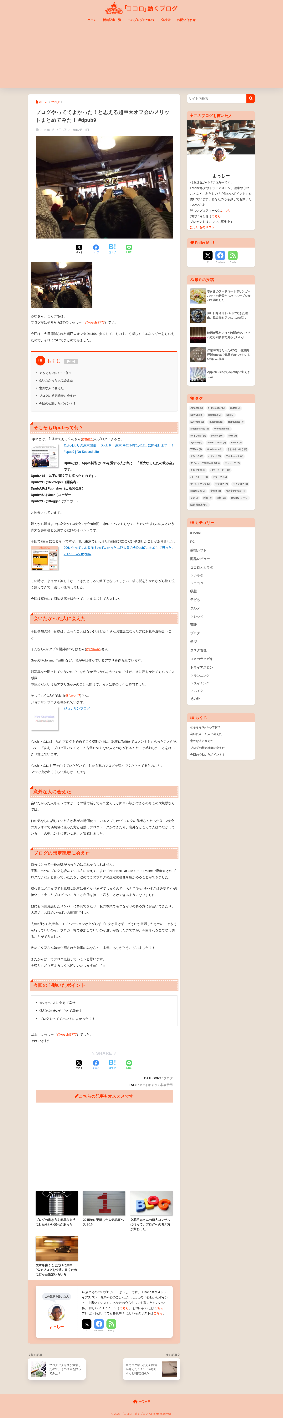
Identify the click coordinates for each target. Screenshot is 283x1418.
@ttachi (87, 439)
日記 (194, 497)
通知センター (239, 497)
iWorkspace (222, 428)
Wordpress (214, 449)
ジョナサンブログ (77, 708)
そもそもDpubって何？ (55, 373)
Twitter (236, 442)
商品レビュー (200, 559)
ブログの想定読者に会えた (57, 395)
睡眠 (207, 497)
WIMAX (196, 449)
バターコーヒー (220, 470)
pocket (217, 435)
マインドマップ (200, 484)
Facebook (99, 1330)
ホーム (92, 20)
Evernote (197, 421)
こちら (124, 1308)
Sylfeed (196, 442)
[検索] (250, 98)
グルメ (195, 608)
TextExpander (216, 442)
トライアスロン (201, 667)
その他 (195, 699)
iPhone (195, 533)
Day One (196, 415)
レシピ (198, 616)
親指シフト (198, 550)
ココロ (198, 583)
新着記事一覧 (112, 20)
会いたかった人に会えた (56, 380)
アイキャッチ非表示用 (157, 1085)
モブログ (221, 484)
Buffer (235, 408)
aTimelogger (216, 408)
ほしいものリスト (202, 227)
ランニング (201, 675)
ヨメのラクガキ (201, 659)
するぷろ (196, 456)
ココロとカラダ (201, 567)
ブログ (168, 1078)
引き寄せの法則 (235, 491)
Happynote (236, 421)
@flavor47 (72, 695)
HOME (143, 1402)
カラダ (198, 575)
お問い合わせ (186, 20)
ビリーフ (220, 477)
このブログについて (141, 20)
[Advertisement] (141, 59)
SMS (232, 435)
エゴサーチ (232, 463)
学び (193, 642)
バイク (198, 690)
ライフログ (240, 484)
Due (230, 415)
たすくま (214, 456)
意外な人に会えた (51, 388)
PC (192, 542)
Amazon (196, 408)
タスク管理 (197, 470)
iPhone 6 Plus (199, 428)
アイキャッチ (234, 456)
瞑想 (221, 497)
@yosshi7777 (95, 322)
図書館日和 (197, 491)
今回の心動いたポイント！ (57, 403)
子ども (195, 600)
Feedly (111, 1330)
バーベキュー (199, 477)
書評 (193, 624)
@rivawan (93, 649)
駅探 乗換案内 (199, 504)
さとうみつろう (237, 449)
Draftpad (214, 415)
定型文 (215, 491)
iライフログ (198, 435)
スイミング (201, 683)
